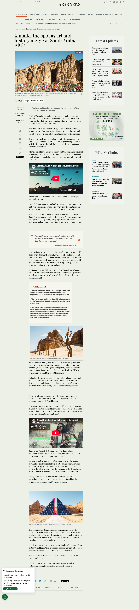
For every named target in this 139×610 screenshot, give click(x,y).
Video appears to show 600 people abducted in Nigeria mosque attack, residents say (101, 95)
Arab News (20, 2)
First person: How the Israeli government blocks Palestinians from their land (100, 182)
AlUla (38, 587)
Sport (90, 14)
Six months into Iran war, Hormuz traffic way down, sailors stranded (100, 51)
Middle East (35, 14)
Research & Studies (104, 14)
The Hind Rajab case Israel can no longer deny (100, 196)
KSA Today (62, 19)
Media (63, 14)
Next (80, 71)
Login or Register (10, 589)
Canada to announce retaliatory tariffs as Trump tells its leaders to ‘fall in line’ (56, 23)
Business (54, 14)
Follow (20, 157)
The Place (28, 19)
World (45, 14)
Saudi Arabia (21, 14)
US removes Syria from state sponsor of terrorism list (101, 61)
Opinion (82, 14)
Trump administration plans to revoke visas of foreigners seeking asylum (101, 84)
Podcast (119, 14)
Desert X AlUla (73, 587)
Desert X (61, 587)
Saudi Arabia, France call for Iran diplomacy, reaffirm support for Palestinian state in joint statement (101, 166)
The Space (39, 19)
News (18, 19)
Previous (17, 71)
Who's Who (51, 19)
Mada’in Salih (49, 587)
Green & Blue (75, 19)
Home (16, 29)
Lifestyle (72, 14)
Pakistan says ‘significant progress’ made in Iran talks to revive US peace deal (100, 72)
